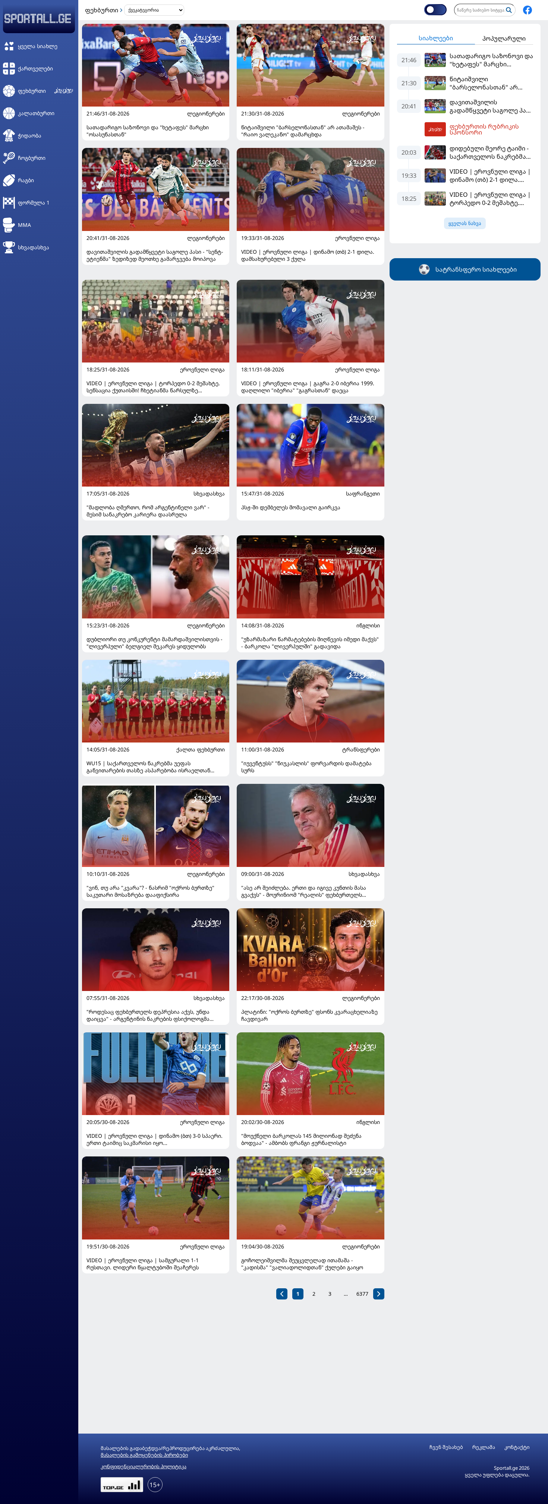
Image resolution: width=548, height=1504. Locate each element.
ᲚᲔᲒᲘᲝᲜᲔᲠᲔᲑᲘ (206, 113)
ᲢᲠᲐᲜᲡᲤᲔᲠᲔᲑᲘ (361, 749)
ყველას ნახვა (464, 223)
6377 (362, 1293)
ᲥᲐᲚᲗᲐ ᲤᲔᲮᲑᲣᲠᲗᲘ (200, 749)
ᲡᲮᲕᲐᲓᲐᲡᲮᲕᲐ (209, 493)
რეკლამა (483, 1447)
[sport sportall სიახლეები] (527, 10)
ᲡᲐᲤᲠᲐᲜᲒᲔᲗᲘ (363, 493)
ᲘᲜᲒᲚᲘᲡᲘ (368, 625)
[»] (378, 1293)
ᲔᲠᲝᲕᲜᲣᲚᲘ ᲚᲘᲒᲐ (357, 238)
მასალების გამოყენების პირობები (144, 1454)
